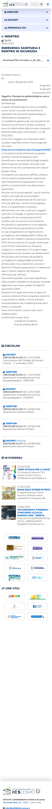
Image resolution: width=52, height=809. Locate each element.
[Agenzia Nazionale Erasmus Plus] (14, 537)
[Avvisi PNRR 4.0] (14, 577)
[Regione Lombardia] (37, 596)
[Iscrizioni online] (37, 606)
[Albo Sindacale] (14, 567)
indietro (11, 36)
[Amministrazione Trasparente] (37, 567)
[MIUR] (14, 596)
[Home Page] (15, 4)
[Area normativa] (37, 537)
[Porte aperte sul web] (37, 616)
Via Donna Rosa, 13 (12, 802)
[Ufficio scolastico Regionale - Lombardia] (14, 616)
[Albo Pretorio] (37, 557)
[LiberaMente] (14, 547)
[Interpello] (37, 547)
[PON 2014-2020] (37, 577)
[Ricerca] (41, 4)
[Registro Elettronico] (14, 557)
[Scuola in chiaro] (14, 606)
